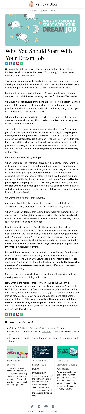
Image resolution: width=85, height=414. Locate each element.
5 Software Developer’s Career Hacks (37, 328)
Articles (33, 10)
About (52, 10)
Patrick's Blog (46, 4)
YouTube (46, 331)
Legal (48, 411)
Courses (43, 10)
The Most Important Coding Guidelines (67, 364)
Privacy (54, 411)
